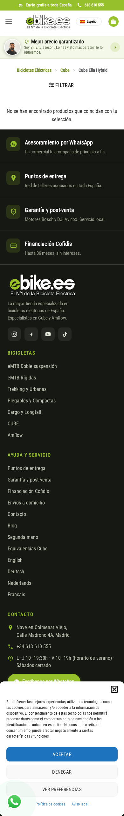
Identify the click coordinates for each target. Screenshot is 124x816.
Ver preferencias (62, 789)
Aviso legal (80, 804)
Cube (65, 70)
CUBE (13, 424)
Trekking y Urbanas (27, 389)
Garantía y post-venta (30, 480)
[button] (114, 689)
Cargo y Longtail (24, 412)
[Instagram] (14, 334)
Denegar (62, 772)
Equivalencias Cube (28, 549)
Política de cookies (50, 804)
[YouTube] (48, 334)
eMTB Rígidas (22, 378)
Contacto (17, 514)
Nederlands (19, 583)
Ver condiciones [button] (115, 47)
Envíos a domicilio (26, 503)
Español (92, 21)
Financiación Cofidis (28, 491)
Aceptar (62, 754)
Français (16, 595)
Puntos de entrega (26, 468)
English (15, 560)
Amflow (15, 435)
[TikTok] (65, 334)
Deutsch (16, 572)
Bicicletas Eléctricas (34, 70)
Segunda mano (23, 537)
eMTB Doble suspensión (32, 366)
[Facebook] (31, 334)
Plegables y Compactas (32, 401)
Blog (12, 526)
